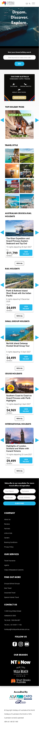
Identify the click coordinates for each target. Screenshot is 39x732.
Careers (6, 538)
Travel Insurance (9, 561)
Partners (7, 529)
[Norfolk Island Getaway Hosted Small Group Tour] (19, 333)
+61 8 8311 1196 (16, 625)
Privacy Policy (9, 547)
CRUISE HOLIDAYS (13, 373)
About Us (7, 519)
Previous (2, 120)
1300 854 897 (15, 620)
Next (37, 120)
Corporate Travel (9, 593)
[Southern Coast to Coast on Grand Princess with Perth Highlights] (19, 385)
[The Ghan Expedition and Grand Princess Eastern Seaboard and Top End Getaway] (19, 228)
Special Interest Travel (11, 597)
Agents (6, 565)
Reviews (7, 524)
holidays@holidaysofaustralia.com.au (16, 629)
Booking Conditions (10, 542)
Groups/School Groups (12, 583)
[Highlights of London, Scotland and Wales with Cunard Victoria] (19, 436)
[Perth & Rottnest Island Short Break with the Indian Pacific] (19, 280)
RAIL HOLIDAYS (12, 268)
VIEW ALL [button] (19, 263)
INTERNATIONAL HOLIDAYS (18, 424)
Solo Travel (7, 588)
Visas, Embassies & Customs (13, 570)
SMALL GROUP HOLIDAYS (17, 321)
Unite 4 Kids (8, 533)
